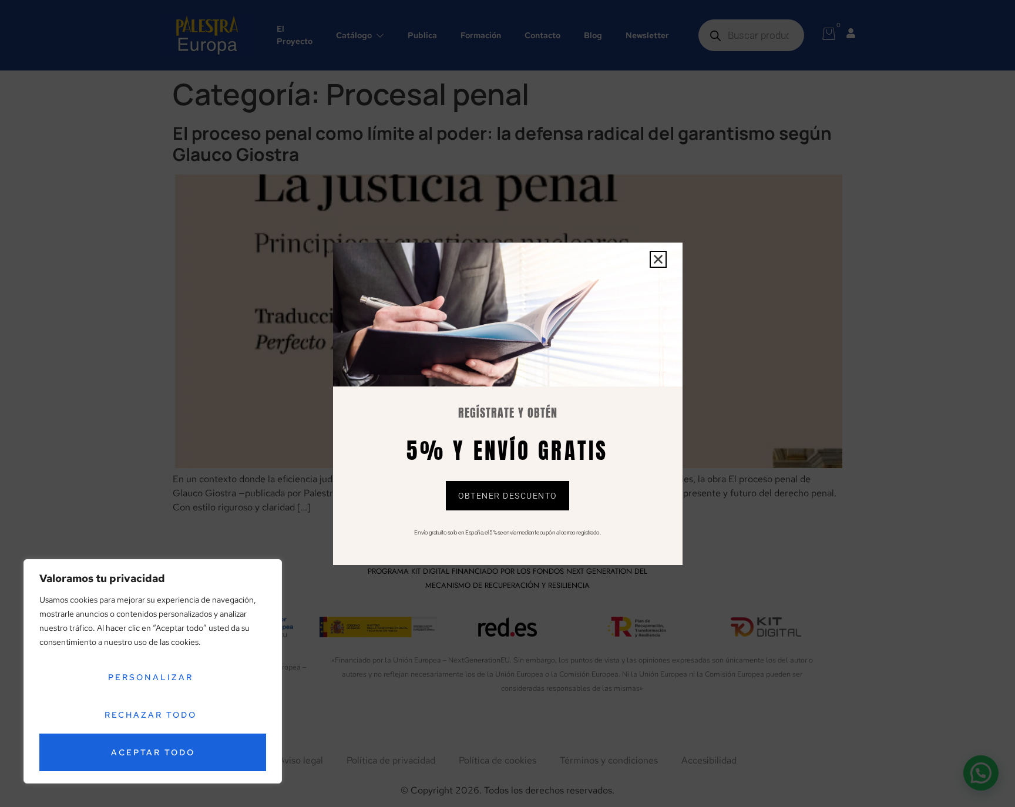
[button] (658, 259)
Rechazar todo (151, 715)
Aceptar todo (153, 752)
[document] (507, 403)
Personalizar (150, 677)
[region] (152, 671)
